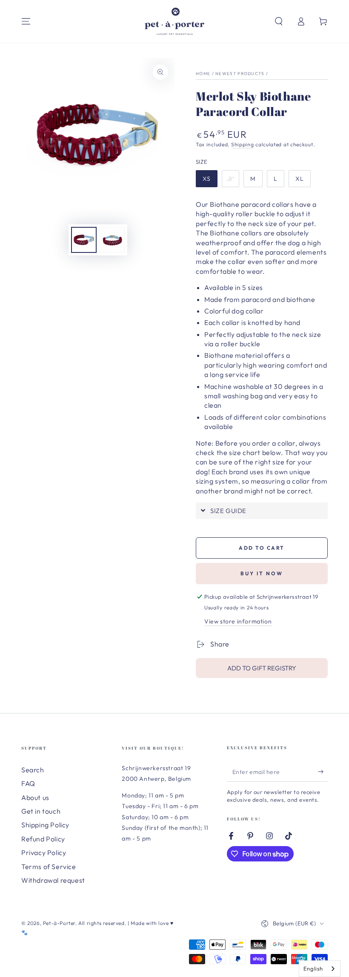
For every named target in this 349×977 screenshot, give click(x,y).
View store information (238, 621)
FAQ (28, 783)
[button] (279, 21)
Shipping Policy (45, 824)
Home (203, 73)
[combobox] (319, 968)
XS (207, 179)
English (313, 968)
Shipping (242, 144)
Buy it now (261, 573)
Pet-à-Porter (59, 923)
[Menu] (26, 21)
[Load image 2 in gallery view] (112, 240)
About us (35, 797)
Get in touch (40, 811)
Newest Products (240, 73)
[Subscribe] (323, 771)
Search (32, 769)
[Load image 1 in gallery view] (84, 240)
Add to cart (261, 548)
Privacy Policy (43, 852)
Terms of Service (48, 866)
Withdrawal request (53, 880)
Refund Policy (43, 839)
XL (299, 179)
